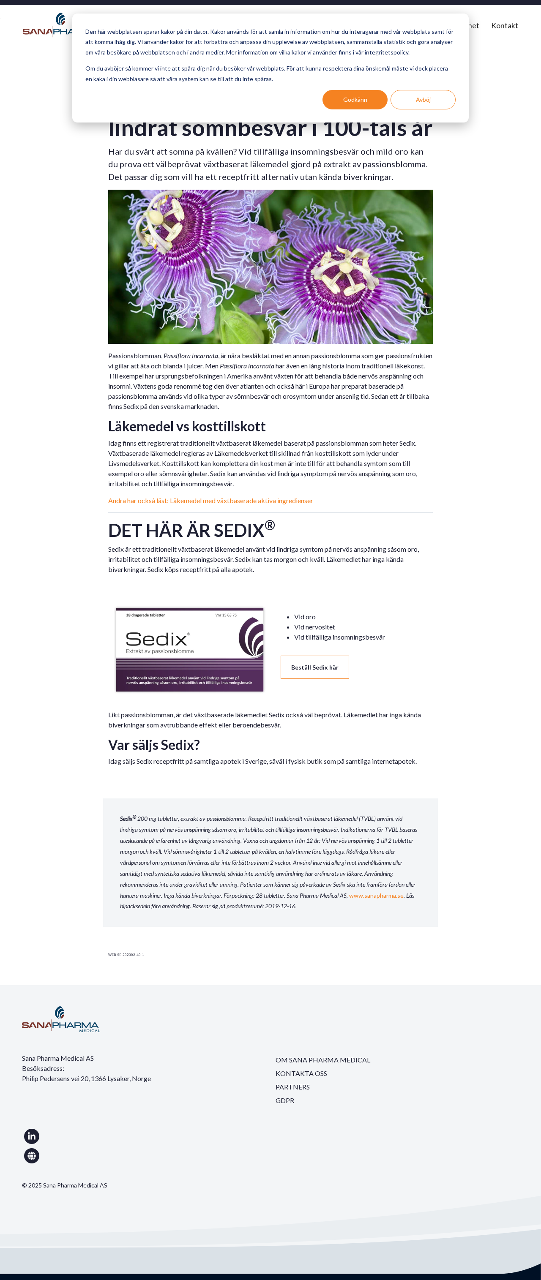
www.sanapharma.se (376, 895)
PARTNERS (293, 1087)
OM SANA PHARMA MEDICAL (323, 1060)
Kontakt (504, 25)
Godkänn (355, 99)
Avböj (423, 99)
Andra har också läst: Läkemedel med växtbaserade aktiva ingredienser (210, 500)
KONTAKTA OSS (301, 1073)
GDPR (285, 1100)
